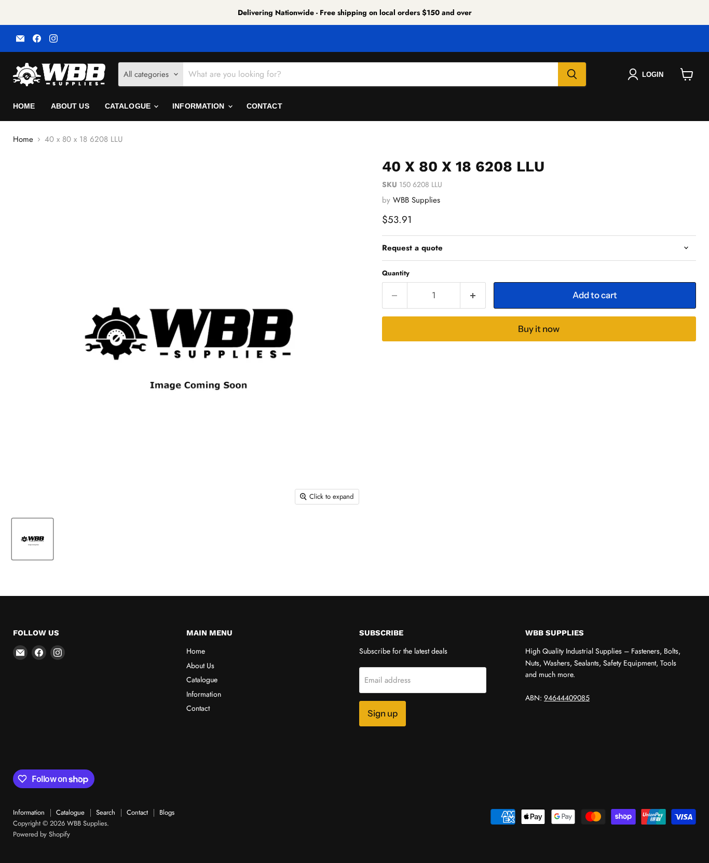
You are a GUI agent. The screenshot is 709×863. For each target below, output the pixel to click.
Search (105, 812)
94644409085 (567, 698)
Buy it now (539, 329)
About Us (70, 106)
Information (199, 106)
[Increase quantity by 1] (473, 295)
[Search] (572, 74)
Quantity (396, 273)
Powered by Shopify (41, 834)
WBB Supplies (416, 200)
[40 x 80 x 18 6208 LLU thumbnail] (32, 539)
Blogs (166, 812)
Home (24, 106)
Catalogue (129, 106)
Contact (264, 106)
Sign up (382, 713)
